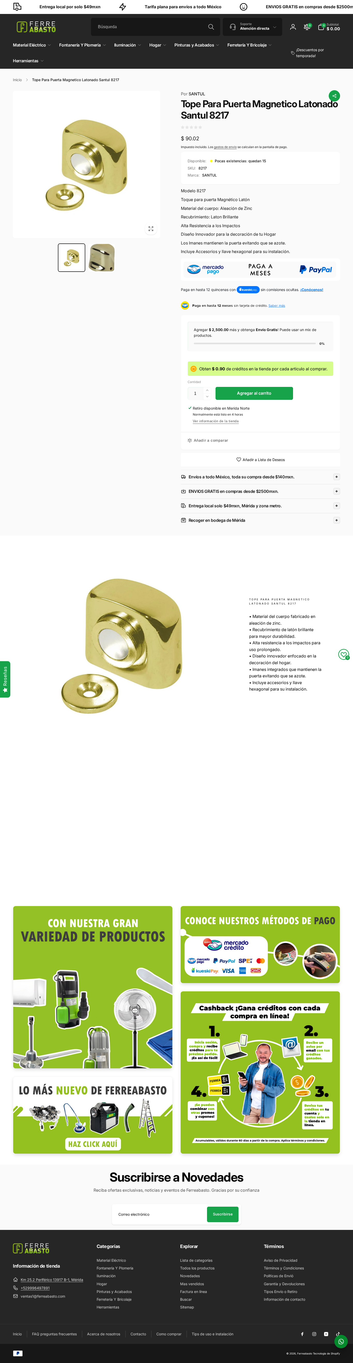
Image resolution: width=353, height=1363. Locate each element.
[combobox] (155, 27)
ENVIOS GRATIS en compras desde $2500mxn (283, 6)
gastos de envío (225, 147)
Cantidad (194, 382)
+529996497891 (35, 1288)
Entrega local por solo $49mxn (41, 6)
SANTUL (193, 93)
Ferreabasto (304, 1353)
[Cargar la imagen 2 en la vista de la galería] (101, 257)
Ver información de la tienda (216, 421)
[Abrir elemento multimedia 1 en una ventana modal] (86, 164)
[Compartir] (334, 96)
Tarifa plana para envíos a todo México (154, 6)
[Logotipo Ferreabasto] (31, 1251)
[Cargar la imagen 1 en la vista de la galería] (71, 257)
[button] (329, 27)
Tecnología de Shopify (326, 1353)
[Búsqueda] (211, 27)
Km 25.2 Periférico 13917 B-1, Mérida (52, 1279)
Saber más (276, 305)
